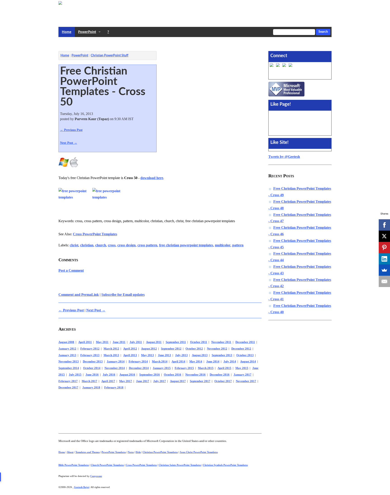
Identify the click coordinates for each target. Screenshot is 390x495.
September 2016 (149, 374)
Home (66, 32)
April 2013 (130, 355)
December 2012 (241, 348)
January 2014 (116, 361)
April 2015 (224, 368)
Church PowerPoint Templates (107, 465)
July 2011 (136, 342)
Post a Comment (71, 270)
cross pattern (147, 245)
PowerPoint (87, 32)
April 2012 (130, 348)
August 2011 (154, 342)
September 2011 (176, 342)
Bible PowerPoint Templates (73, 465)
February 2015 (184, 368)
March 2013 (111, 355)
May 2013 (147, 355)
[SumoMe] (384, 270)
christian (86, 245)
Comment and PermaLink (78, 295)
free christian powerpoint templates (186, 245)
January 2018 (91, 387)
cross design (126, 245)
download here (151, 178)
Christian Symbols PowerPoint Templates (225, 465)
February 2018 (113, 387)
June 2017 (142, 381)
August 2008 (66, 342)
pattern (238, 245)
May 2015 (241, 368)
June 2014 (212, 361)
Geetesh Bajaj (81, 487)
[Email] (384, 281)
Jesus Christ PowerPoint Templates (199, 452)
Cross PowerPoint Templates (95, 234)
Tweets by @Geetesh (284, 157)
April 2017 (108, 381)
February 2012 (90, 348)
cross (112, 245)
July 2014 (229, 361)
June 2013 (164, 355)
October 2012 (194, 348)
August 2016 (127, 374)
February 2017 (68, 381)
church (100, 245)
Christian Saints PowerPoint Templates (180, 465)
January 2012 (67, 348)
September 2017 (200, 381)
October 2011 (198, 342)
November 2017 (246, 381)
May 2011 (102, 342)
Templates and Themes (87, 452)
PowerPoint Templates (114, 452)
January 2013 (67, 355)
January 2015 (162, 368)
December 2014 (139, 368)
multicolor (222, 245)
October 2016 (172, 374)
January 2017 (242, 374)
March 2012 (111, 348)
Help (138, 452)
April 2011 (85, 342)
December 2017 (68, 387)
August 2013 (200, 355)
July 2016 (109, 374)
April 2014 (178, 361)
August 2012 (149, 348)
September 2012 (171, 348)
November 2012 (217, 348)
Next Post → (68, 143)
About (70, 452)
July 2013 (181, 355)
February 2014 (138, 361)
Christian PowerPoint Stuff (109, 55)
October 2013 (245, 355)
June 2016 (92, 374)
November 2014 (114, 368)
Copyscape (96, 476)
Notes (131, 452)
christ (74, 245)
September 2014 (68, 368)
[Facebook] (384, 225)
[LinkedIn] (384, 258)
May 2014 (195, 361)
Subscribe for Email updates (123, 295)
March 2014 (159, 361)
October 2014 (91, 368)
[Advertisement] (140, 43)
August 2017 (178, 381)
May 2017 (125, 381)
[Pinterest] (384, 247)
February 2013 (90, 355)
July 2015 (75, 374)
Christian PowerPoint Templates (160, 452)
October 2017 (223, 381)
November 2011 (221, 342)
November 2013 (68, 361)
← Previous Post (71, 130)
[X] (384, 236)
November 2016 (195, 374)
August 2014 (248, 361)
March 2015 (206, 368)
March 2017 (89, 381)
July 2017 (159, 381)
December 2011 (245, 342)
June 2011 (119, 342)
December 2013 (93, 361)
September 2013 (222, 355)
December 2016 (220, 374)
